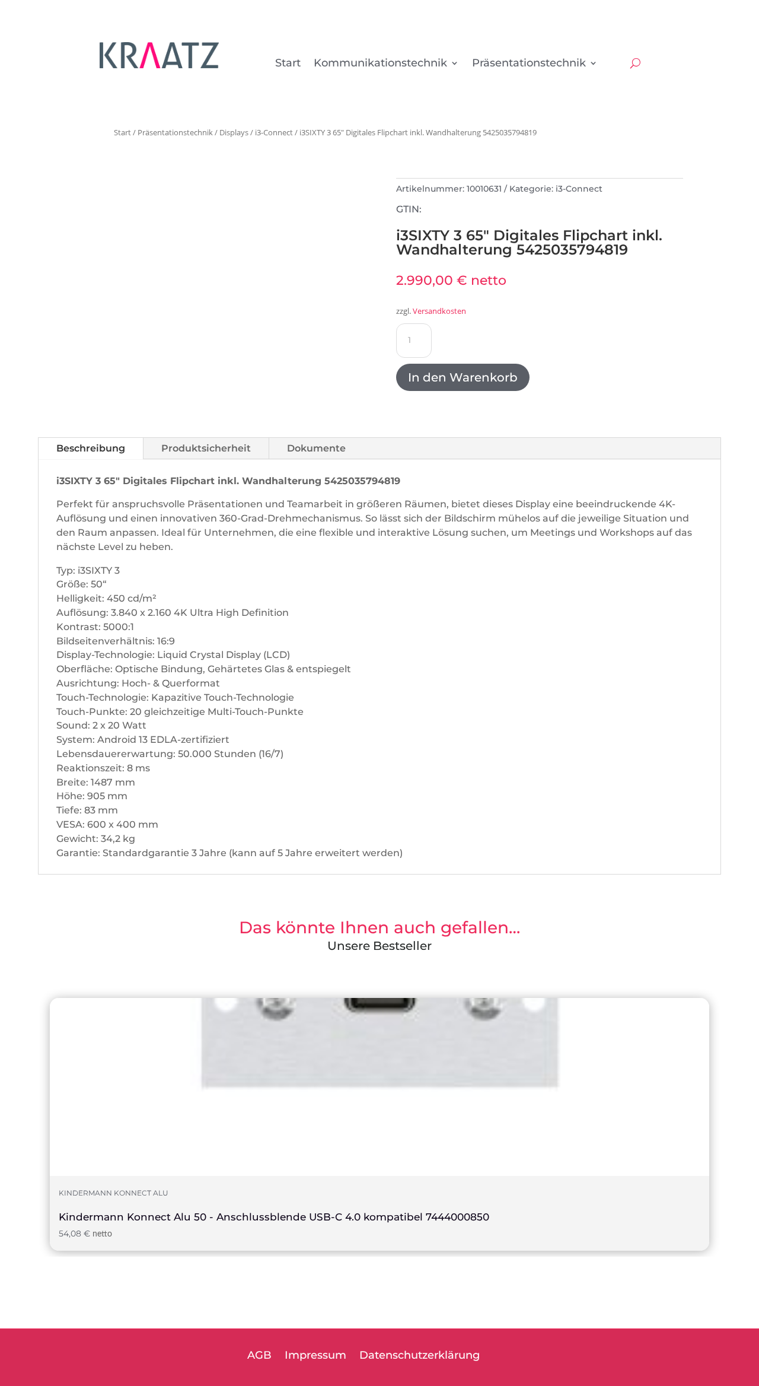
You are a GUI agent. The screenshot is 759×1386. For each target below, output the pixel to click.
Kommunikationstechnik (380, 64)
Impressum (315, 1356)
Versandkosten (439, 311)
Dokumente (316, 448)
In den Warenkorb (463, 377)
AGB (259, 1356)
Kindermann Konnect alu (113, 1193)
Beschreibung (90, 448)
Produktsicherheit (206, 448)
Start (288, 64)
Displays (233, 132)
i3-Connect (274, 132)
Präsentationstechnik (529, 64)
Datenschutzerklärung (419, 1356)
